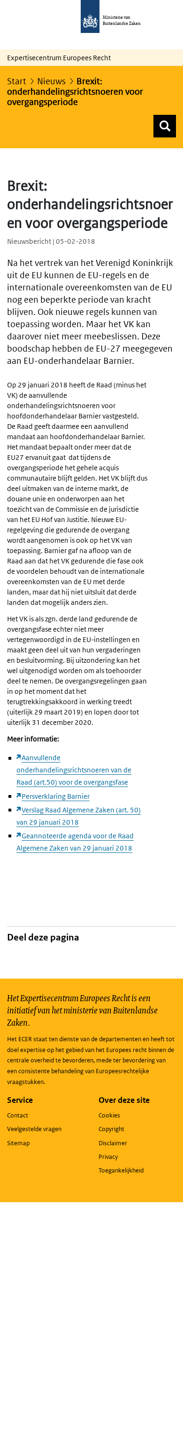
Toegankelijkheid (121, 1170)
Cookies (109, 1115)
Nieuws (51, 81)
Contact (17, 1115)
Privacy (108, 1157)
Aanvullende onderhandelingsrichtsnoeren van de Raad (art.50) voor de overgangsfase (73, 770)
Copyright (111, 1129)
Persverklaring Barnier (56, 796)
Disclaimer (113, 1143)
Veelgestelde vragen (34, 1129)
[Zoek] (164, 126)
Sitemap (18, 1143)
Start (16, 81)
